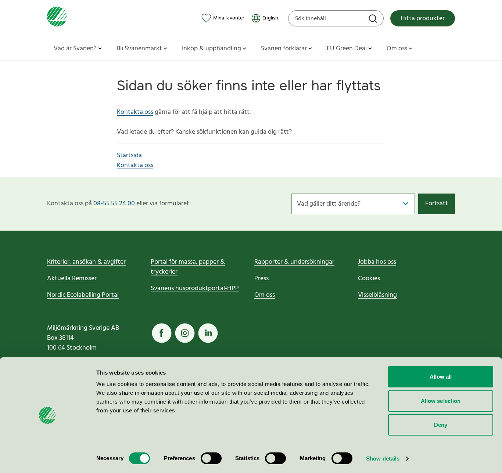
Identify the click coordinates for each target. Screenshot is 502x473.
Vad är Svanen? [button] (75, 48)
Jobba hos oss (377, 262)
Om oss (264, 295)
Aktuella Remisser (72, 278)
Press (261, 278)
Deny (440, 425)
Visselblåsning (377, 295)
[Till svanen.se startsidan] (57, 18)
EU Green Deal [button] (347, 48)
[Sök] (373, 19)
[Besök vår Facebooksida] (162, 333)
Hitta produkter (423, 18)
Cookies (369, 278)
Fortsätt (436, 203)
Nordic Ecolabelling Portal (83, 295)
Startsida (129, 155)
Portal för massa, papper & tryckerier (188, 267)
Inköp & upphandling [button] (211, 48)
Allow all (441, 376)
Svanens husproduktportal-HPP (195, 288)
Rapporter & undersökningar (294, 262)
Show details (382, 458)
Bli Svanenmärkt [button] (139, 48)
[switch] (211, 458)
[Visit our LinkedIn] (208, 333)
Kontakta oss (135, 112)
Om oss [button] (397, 48)
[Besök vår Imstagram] (185, 333)
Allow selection (441, 401)
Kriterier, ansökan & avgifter (86, 262)
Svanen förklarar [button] (284, 48)
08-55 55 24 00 (114, 203)
